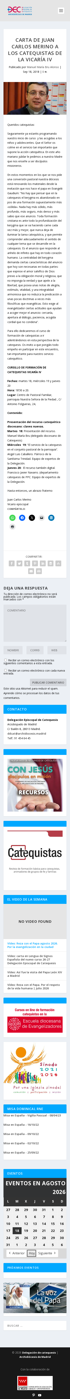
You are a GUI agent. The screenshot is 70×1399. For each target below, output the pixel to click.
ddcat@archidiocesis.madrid (26, 733)
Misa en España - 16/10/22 (21, 1124)
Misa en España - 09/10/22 (21, 1134)
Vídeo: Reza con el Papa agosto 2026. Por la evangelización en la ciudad (32, 945)
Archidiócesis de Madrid (35, 1357)
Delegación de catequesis (39, 1352)
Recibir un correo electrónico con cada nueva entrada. (34, 672)
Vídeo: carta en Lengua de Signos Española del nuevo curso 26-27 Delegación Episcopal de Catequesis (31, 959)
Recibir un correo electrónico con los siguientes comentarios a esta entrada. (29, 661)
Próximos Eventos (23, 1267)
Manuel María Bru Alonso (43, 67)
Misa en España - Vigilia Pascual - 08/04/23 (32, 1115)
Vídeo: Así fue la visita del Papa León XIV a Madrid (34, 974)
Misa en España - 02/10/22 (21, 1143)
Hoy (32, 1253)
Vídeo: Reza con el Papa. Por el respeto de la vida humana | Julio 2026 (33, 986)
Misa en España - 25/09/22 (21, 1152)
